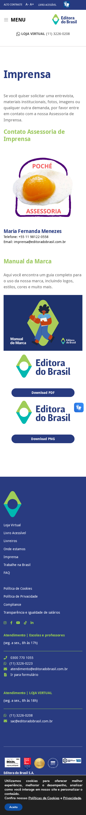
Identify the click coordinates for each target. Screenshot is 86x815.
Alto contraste (13, 4)
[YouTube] (18, 622)
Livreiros (10, 540)
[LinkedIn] (32, 622)
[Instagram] (5, 622)
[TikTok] (26, 622)
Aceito (13, 807)
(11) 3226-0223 (21, 663)
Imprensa (11, 557)
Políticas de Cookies (43, 798)
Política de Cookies (18, 588)
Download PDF (43, 392)
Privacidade (72, 798)
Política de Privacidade (21, 596)
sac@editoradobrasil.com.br (32, 721)
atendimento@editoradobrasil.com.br (39, 669)
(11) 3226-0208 (45, 33)
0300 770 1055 (22, 657)
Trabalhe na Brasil (17, 564)
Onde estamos (14, 549)
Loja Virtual (12, 525)
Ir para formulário (24, 674)
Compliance (12, 604)
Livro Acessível (47, 4)
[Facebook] (11, 622)
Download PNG (43, 438)
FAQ (7, 572)
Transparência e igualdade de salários (32, 612)
